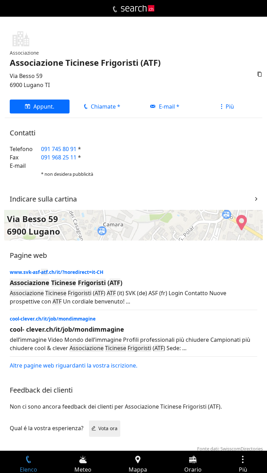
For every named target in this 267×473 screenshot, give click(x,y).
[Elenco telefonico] (115, 9)
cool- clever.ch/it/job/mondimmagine (67, 329)
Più (230, 106)
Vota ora (108, 428)
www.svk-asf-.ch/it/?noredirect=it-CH (56, 272)
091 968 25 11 (58, 157)
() (66, 282)
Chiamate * (105, 106)
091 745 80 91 (58, 149)
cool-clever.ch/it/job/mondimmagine (53, 318)
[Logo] (137, 8)
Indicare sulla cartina (43, 199)
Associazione (24, 52)
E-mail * (169, 106)
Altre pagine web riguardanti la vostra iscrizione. (73, 365)
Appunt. (43, 106)
